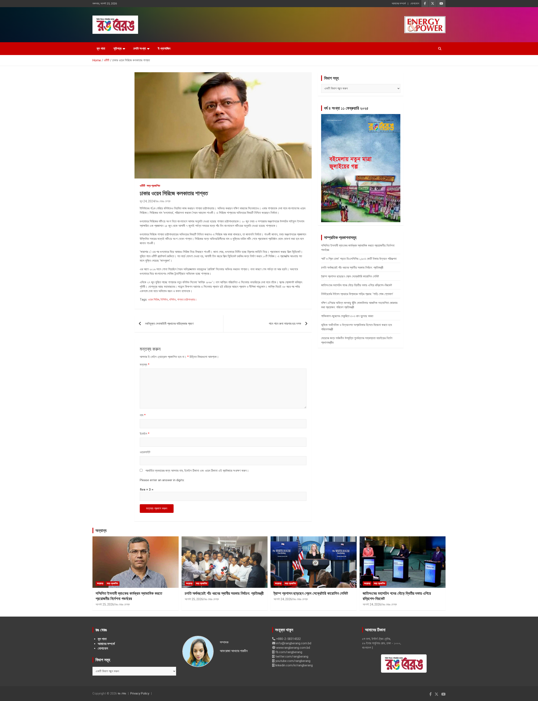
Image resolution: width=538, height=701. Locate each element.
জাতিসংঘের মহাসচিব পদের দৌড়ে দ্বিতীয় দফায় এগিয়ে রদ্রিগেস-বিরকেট (356, 285)
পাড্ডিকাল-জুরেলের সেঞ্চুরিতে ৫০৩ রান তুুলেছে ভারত (347, 316)
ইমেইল (144, 434)
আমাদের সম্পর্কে (399, 3)
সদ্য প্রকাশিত (153, 185)
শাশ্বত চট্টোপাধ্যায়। (187, 299)
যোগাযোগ (414, 3)
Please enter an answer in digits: (162, 480)
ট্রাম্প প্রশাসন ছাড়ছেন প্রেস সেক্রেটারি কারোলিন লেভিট (350, 276)
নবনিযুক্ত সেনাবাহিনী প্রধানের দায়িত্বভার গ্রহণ (169, 324)
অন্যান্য (101, 530)
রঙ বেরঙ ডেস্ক (163, 201)
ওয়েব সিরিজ (153, 299)
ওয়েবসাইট (145, 452)
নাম (143, 415)
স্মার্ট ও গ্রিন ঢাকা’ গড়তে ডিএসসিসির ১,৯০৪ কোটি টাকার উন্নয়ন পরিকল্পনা (359, 259)
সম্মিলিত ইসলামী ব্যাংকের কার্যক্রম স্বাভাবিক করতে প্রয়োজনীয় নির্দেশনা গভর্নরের (129, 596)
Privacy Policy (139, 693)
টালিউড (164, 299)
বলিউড (172, 299)
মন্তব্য (144, 364)
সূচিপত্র (117, 48)
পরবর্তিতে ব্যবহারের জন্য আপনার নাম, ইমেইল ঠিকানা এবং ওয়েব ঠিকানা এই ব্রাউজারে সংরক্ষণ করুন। (197, 471)
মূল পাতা (101, 48)
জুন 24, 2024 (147, 201)
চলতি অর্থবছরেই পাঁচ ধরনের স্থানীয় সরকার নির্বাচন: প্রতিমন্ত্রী (352, 267)
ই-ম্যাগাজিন (164, 48)
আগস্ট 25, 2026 (105, 604)
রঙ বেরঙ (122, 693)
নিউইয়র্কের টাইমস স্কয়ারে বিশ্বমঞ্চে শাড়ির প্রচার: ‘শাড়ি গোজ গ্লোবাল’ (357, 294)
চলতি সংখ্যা (139, 48)
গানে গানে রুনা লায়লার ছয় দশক (285, 324)
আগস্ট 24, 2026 (283, 599)
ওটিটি (142, 185)
